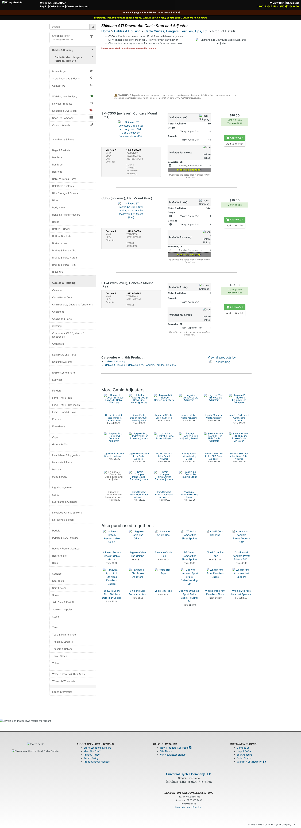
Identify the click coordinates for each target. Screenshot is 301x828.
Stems (55, 616)
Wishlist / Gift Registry (64, 96)
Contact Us (58, 85)
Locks (55, 494)
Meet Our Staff (92, 751)
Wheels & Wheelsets (63, 681)
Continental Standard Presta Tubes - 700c (241, 556)
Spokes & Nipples (62, 609)
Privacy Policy (92, 754)
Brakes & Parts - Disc (64, 250)
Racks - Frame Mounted (66, 548)
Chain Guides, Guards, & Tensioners (72, 304)
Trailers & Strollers (62, 641)
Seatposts (58, 580)
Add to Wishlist (234, 143)
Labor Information (62, 691)
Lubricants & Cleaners (64, 501)
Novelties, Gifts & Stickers (67, 512)
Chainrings (58, 311)
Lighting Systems (62, 487)
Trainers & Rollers (62, 648)
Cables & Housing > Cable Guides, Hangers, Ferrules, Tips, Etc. (140, 364)
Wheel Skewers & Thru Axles (68, 673)
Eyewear (57, 379)
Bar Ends (57, 157)
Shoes (55, 595)
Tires (55, 627)
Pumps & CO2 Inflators (65, 537)
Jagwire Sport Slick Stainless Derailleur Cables (111, 594)
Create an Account (77, 6)
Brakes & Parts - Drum (65, 257)
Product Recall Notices (97, 761)
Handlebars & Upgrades (66, 455)
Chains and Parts (62, 318)
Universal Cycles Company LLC (188, 774)
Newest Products (62, 103)
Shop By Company (63, 117)
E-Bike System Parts (63, 372)
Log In (43, 6)
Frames (56, 419)
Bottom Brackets (61, 236)
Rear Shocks (59, 555)
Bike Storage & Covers (65, 193)
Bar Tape (57, 164)
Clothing (57, 325)
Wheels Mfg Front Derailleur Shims (215, 592)
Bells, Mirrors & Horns (64, 178)
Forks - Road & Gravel (64, 412)
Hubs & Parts (59, 476)
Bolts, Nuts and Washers (66, 214)
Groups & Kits (60, 444)
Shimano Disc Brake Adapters (137, 592)
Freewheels (58, 426)
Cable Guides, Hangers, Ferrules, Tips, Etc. (176, 31)
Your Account (244, 754)
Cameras (57, 290)
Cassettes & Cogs (62, 297)
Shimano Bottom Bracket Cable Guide (111, 556)
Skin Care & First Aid (63, 602)
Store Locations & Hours (66, 78)
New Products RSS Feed (174, 747)
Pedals (56, 530)
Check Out (292, 2)
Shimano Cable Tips (163, 554)
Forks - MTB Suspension (66, 404)
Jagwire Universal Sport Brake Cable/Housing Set (189, 596)
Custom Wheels (61, 125)
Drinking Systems (62, 361)
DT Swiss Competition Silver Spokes (189, 556)
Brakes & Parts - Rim (64, 264)
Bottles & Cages (61, 228)
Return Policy (91, 758)
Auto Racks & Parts (63, 139)
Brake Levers (59, 243)
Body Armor (59, 207)
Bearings (57, 171)
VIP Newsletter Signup (173, 754)
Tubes (55, 663)
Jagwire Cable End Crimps (137, 554)
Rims (55, 562)
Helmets (56, 469)
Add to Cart (236, 137)
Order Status (56, 6)
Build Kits (57, 271)
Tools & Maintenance (64, 634)
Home (105, 31)
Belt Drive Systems (63, 185)
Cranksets (58, 343)
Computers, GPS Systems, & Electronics (68, 335)
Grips (55, 437)
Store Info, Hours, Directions (188, 807)
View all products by (222, 357)
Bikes (55, 200)
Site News (166, 751)
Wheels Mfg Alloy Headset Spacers (241, 592)
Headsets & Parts (62, 462)
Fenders (56, 390)
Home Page (58, 71)
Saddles (56, 573)
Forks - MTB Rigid (62, 397)
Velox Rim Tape (163, 590)
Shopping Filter (61, 35)
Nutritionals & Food (63, 519)
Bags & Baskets (61, 150)
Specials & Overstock (64, 110)
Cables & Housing (64, 282)
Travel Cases (59, 656)
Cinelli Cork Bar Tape (215, 554)
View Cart (278, 2)
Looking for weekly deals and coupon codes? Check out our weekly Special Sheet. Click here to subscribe (150, 17)
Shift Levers (59, 587)
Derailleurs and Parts (64, 354)
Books (55, 221)
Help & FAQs (244, 751)
